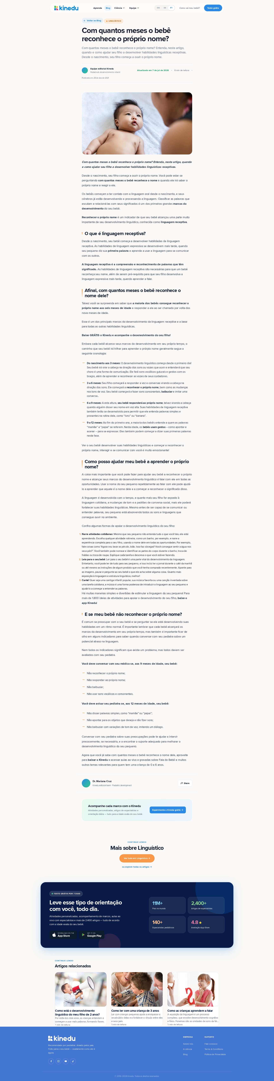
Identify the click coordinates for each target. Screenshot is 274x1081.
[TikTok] (73, 1061)
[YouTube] (65, 1061)
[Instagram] (58, 1061)
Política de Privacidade (215, 1054)
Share (186, 783)
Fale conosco (211, 1043)
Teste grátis (213, 8)
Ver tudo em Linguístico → (137, 858)
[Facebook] (51, 1061)
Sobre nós (188, 1043)
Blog (108, 8)
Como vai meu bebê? (189, 8)
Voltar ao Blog (94, 20)
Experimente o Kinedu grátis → (167, 809)
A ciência (187, 1049)
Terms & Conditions (214, 1049)
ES (165, 8)
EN (158, 8)
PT (171, 8)
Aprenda (97, 8)
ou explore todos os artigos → (137, 866)
